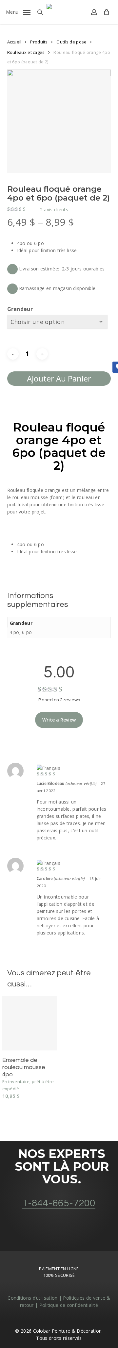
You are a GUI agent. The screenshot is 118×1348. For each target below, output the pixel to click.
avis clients (54, 209)
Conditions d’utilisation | (35, 1298)
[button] (18, 11)
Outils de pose (71, 42)
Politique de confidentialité (68, 1305)
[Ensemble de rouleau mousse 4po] (29, 1023)
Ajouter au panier (59, 378)
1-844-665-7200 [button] (58, 1203)
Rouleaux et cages (26, 52)
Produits (39, 42)
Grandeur (20, 309)
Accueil (14, 42)
